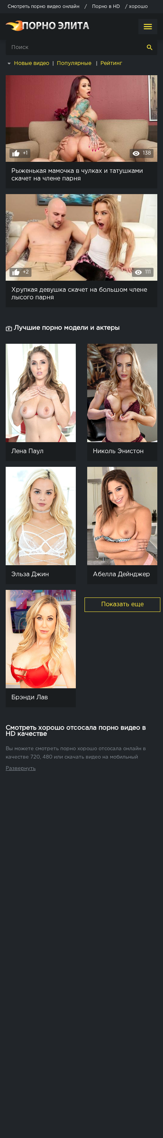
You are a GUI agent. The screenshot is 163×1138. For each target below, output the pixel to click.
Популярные (74, 63)
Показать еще (122, 604)
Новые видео (31, 63)
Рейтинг (112, 63)
